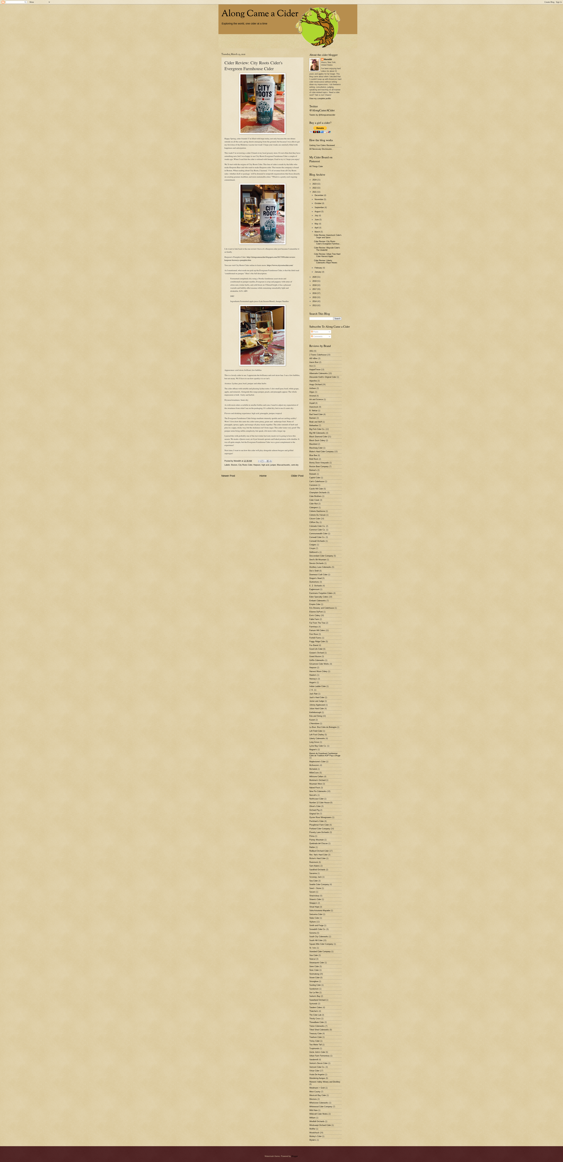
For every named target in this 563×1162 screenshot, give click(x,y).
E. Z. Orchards (315, 586)
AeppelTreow (314, 369)
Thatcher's (313, 1011)
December (319, 195)
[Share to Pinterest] (270, 461)
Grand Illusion (315, 656)
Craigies (312, 545)
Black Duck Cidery (317, 440)
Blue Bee (313, 455)
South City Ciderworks (318, 936)
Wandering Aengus (317, 1078)
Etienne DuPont (316, 612)
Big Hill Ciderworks (317, 433)
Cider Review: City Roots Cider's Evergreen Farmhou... (327, 242)
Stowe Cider (314, 977)
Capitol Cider (314, 478)
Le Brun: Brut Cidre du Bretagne (322, 727)
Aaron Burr (313, 362)
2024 (314, 180)
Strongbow (313, 981)
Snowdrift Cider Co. (317, 929)
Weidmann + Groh (317, 1088)
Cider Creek (314, 500)
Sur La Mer (314, 992)
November (319, 199)
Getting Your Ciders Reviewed (322, 145)
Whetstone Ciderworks (318, 1103)
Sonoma (312, 933)
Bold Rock (313, 459)
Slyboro (312, 922)
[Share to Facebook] (267, 461)
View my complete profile (320, 98)
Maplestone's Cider (317, 761)
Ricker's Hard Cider (317, 858)
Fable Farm (314, 619)
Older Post (297, 475)
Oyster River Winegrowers (320, 817)
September (319, 207)
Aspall (312, 403)
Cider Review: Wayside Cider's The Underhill (327, 249)
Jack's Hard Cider (316, 697)
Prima (311, 836)
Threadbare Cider (316, 1022)
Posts (315, 332)
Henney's (313, 679)
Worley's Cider (315, 1136)
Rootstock (313, 862)
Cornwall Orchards (317, 541)
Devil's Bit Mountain (317, 560)
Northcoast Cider (316, 799)
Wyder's (312, 1140)
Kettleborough (315, 712)
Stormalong (314, 974)
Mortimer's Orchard (317, 780)
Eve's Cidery (314, 615)
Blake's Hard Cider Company (321, 451)
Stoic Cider (314, 970)
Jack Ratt (313, 694)
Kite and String (315, 716)
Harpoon (256, 465)
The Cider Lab (315, 1015)
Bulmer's (313, 470)
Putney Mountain (316, 840)
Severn (312, 892)
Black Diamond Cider (318, 437)
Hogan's (312, 682)
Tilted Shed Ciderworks (319, 1030)
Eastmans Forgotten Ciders (321, 593)
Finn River (313, 634)
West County (314, 1092)
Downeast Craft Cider (318, 574)
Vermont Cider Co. (317, 1067)
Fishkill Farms (315, 638)
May (317, 224)
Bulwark (312, 474)
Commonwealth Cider (318, 533)
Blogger (294, 1156)
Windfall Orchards (316, 1121)
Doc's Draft (314, 571)
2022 (314, 188)
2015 (314, 297)
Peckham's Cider (316, 821)
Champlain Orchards (318, 492)
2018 (314, 285)
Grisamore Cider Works (319, 664)
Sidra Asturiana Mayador (319, 910)
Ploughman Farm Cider (319, 825)
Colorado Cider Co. (317, 526)
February (319, 268)
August (318, 211)
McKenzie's (314, 765)
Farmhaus (313, 627)
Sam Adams (314, 866)
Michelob (313, 769)
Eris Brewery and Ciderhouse (321, 608)
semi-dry (295, 465)
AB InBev (313, 358)
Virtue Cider (314, 1071)
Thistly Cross (315, 1018)
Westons (313, 1099)
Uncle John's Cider (317, 1052)
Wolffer (312, 1129)
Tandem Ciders (315, 1007)
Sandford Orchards (317, 870)
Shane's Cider (315, 899)
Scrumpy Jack (315, 877)
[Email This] (259, 461)
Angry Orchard (315, 384)
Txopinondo (314, 1048)
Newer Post (228, 475)
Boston (234, 465)
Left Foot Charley (316, 735)
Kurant (312, 720)
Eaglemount (314, 589)
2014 (314, 301)
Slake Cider (314, 918)
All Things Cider (316, 166)
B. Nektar (313, 410)
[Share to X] (265, 461)
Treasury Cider (315, 1033)
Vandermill (313, 1059)
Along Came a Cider (259, 14)
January (318, 272)
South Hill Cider (316, 940)
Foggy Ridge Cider (317, 641)
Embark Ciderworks (317, 601)
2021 (314, 192)
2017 (314, 289)
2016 (314, 293)
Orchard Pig (314, 810)
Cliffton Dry (314, 522)
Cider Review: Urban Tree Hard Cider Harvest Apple (327, 255)
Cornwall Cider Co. (317, 537)
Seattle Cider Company (319, 884)
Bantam (312, 418)
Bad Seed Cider (316, 414)
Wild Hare (313, 1110)
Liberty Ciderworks (317, 738)
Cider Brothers (315, 496)
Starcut (312, 959)
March (317, 232)
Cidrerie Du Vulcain (317, 515)
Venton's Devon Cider (318, 1063)
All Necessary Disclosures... (321, 149)
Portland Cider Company (319, 829)
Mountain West (315, 784)
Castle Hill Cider (316, 489)
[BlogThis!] (262, 461)
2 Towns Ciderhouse (318, 355)
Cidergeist (313, 507)
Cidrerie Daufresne (317, 511)
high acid (265, 465)
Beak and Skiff (315, 422)
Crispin (312, 548)
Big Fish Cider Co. (317, 429)
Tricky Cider (314, 1041)
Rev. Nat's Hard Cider (318, 855)
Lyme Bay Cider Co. (318, 746)
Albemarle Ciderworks (318, 373)
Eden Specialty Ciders (318, 597)
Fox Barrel (313, 645)
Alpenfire (313, 381)
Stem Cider (314, 966)
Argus (311, 392)
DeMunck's (314, 552)
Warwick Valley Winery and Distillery (324, 1082)
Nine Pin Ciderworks (318, 791)
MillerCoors (314, 773)
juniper (273, 465)
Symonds (313, 1004)
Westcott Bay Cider (317, 1095)
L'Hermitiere (314, 723)
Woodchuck (314, 1133)
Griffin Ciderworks (316, 660)
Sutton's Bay (314, 996)
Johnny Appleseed (317, 705)
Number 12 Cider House (319, 802)
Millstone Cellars (316, 776)
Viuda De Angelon (316, 1074)
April (317, 228)
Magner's (313, 749)
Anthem (312, 388)
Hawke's (312, 675)
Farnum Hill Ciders (317, 630)
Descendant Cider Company (321, 556)
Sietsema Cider (315, 914)
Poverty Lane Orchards (319, 832)
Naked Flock (314, 788)
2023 (314, 184)
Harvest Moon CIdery (318, 671)
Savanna (313, 873)
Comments (318, 336)
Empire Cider (314, 604)
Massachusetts (283, 465)
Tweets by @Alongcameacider (322, 115)
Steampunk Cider (316, 963)
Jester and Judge (316, 701)
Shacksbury (314, 896)
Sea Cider (313, 881)
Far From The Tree (317, 623)
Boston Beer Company (319, 466)
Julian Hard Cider (316, 708)
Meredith (328, 59)
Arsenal (312, 396)
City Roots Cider (245, 465)
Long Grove (314, 742)
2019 (314, 281)
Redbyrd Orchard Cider (319, 851)
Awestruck (313, 407)
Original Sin (314, 814)
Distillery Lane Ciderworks (320, 567)
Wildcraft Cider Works (318, 1114)
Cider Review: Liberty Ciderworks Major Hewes (325, 261)
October (318, 203)
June (317, 219)
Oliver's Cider (315, 806)
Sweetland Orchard (317, 1000)
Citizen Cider (314, 519)
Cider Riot (313, 504)
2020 (314, 277)
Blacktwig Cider (316, 448)
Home (263, 475)
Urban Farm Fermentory (319, 1056)
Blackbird (313, 444)
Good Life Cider (316, 649)
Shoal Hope (314, 907)
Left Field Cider (315, 731)
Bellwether (313, 425)
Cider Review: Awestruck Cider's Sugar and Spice (327, 236)
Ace (311, 366)
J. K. (311, 690)
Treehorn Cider (315, 1037)
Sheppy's (313, 903)
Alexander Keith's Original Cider (322, 377)
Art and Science (316, 399)
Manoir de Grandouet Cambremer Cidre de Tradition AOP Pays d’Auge (324, 754)
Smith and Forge (316, 925)
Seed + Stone (315, 888)
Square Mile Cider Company (321, 944)
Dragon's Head (315, 578)
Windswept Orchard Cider (320, 1125)
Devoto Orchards (316, 563)
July (317, 215)
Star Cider (313, 955)
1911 (311, 351)
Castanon (313, 485)
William (312, 1118)
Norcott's (313, 795)
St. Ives (312, 948)
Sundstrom (314, 989)
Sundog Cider (315, 985)
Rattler (312, 847)
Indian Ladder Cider (317, 686)
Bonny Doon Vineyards (319, 463)
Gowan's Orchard (316, 653)
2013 (314, 305)
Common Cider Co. (317, 530)
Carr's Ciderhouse (316, 481)
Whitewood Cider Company (320, 1106)
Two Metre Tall (315, 1045)
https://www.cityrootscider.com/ (280, 265)
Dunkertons (314, 582)
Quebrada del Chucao (318, 843)
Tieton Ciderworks (317, 1026)
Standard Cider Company (320, 951)
